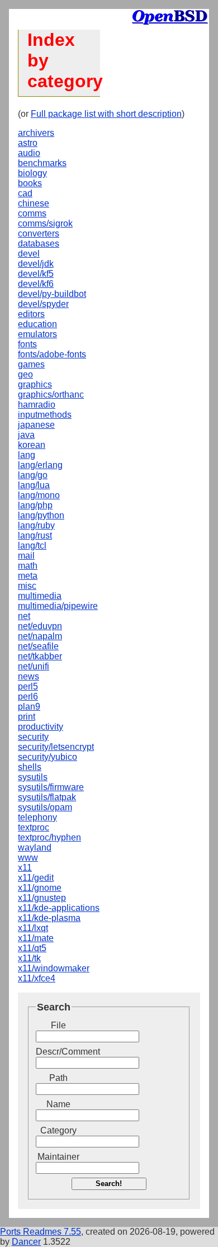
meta (27, 575)
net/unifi (33, 666)
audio (29, 153)
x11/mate (36, 938)
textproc (33, 827)
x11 (25, 867)
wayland (34, 847)
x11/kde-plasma (49, 918)
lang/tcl (32, 545)
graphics (35, 384)
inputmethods (45, 414)
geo (25, 374)
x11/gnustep (42, 898)
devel (29, 253)
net (24, 616)
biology (32, 173)
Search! (109, 1183)
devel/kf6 (36, 284)
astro (27, 143)
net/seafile (38, 646)
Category (58, 1130)
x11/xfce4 (36, 978)
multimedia (39, 596)
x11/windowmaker (53, 968)
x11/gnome (39, 887)
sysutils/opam (45, 807)
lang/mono (39, 495)
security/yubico (47, 757)
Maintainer (58, 1156)
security (33, 736)
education (37, 324)
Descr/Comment (58, 1051)
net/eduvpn (40, 626)
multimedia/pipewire (58, 606)
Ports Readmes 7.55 (40, 1231)
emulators (37, 334)
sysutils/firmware (51, 787)
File (58, 1025)
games (31, 364)
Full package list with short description (106, 114)
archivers (36, 133)
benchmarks (42, 163)
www (28, 857)
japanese (36, 424)
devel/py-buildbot (52, 294)
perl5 (28, 686)
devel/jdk (36, 263)
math (27, 565)
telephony (37, 817)
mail (26, 555)
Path (58, 1078)
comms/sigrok (45, 223)
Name (58, 1104)
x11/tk (29, 958)
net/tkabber (40, 656)
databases (38, 243)
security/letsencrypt (56, 747)
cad (25, 193)
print (26, 716)
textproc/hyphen (49, 837)
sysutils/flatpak (47, 797)
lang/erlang (40, 465)
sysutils (33, 777)
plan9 (29, 706)
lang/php (35, 505)
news (28, 676)
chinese (33, 203)
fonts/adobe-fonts (52, 354)
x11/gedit (36, 877)
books (30, 183)
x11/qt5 (32, 948)
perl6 (28, 696)
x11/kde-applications (58, 908)
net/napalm (40, 636)
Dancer (26, 1241)
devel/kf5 (36, 273)
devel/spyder (43, 304)
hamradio (36, 404)
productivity (40, 726)
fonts (27, 344)
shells (29, 767)
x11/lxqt (33, 928)
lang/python (41, 515)
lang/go (33, 475)
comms (32, 213)
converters (38, 233)
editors (31, 314)
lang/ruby (36, 525)
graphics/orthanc (51, 394)
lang (26, 455)
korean (31, 445)
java (26, 435)
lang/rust (35, 535)
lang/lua (34, 485)
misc (27, 586)
